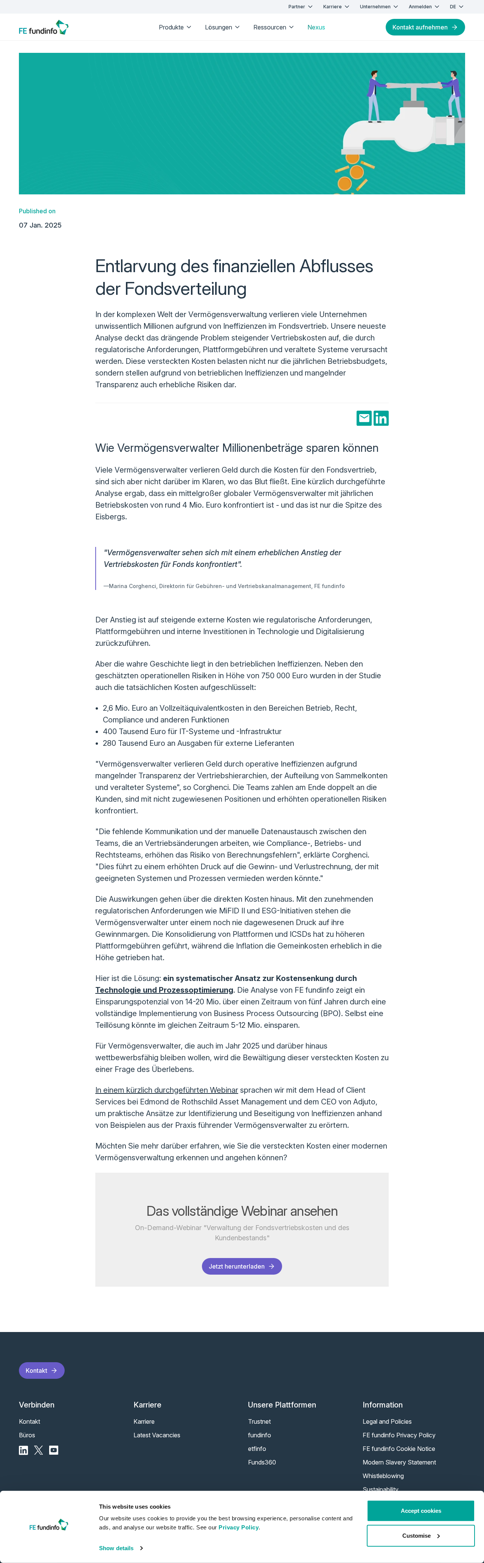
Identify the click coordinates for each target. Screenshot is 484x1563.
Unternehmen (375, 6)
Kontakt (36, 1370)
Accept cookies (421, 1511)
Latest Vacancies (156, 1435)
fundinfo (259, 1435)
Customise (416, 1535)
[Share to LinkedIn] (381, 418)
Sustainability (381, 1489)
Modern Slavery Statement (399, 1462)
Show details (116, 1548)
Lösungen (218, 27)
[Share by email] (364, 418)
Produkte (171, 27)
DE (453, 6)
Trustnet (259, 1421)
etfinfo (257, 1448)
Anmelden (420, 6)
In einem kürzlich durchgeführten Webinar (166, 1090)
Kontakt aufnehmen (420, 27)
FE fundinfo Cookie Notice (399, 1448)
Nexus (316, 27)
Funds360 (262, 1462)
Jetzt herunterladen (237, 1266)
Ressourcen (269, 27)
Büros (27, 1435)
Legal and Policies (387, 1421)
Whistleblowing (383, 1476)
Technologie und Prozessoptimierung (164, 990)
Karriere (332, 6)
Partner (297, 6)
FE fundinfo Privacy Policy (399, 1435)
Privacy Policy (239, 1527)
